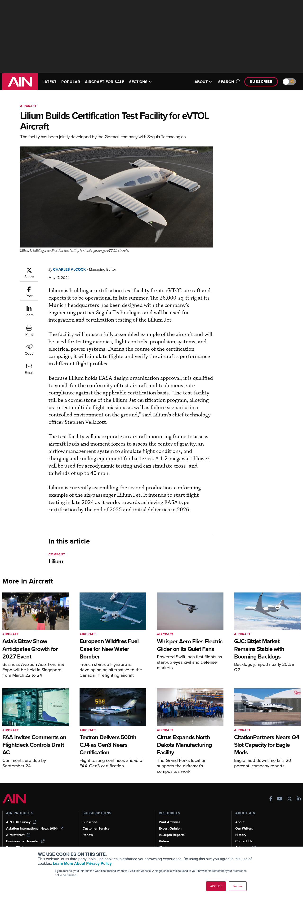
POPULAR (70, 82)
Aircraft (28, 106)
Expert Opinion (170, 828)
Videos (164, 841)
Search (226, 81)
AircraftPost (15, 835)
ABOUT (201, 82)
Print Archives (169, 822)
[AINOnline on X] (289, 799)
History (240, 835)
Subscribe (261, 81)
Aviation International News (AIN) (32, 828)
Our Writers (244, 828)
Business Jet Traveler (22, 841)
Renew (88, 835)
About (240, 822)
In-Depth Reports (172, 835)
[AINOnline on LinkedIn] (299, 799)
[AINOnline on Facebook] (270, 799)
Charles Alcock (69, 269)
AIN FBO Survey (18, 822)
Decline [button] (238, 886)
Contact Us (243, 841)
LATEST (49, 82)
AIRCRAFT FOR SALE (105, 82)
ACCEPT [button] (216, 886)
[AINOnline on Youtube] (279, 799)
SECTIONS (138, 82)
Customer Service (96, 828)
